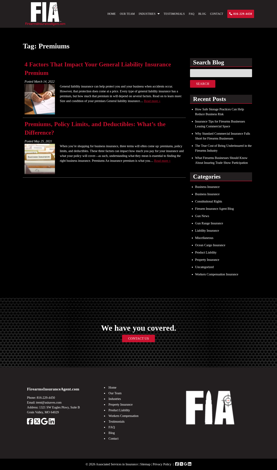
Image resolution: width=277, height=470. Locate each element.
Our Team (127, 13)
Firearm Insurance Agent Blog (214, 208)
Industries (147, 13)
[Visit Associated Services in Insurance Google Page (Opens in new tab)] (185, 464)
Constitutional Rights (208, 201)
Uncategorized (204, 267)
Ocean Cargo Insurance (210, 245)
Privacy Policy (162, 464)
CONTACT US (138, 338)
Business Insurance (207, 187)
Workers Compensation (123, 416)
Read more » (152, 101)
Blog (202, 13)
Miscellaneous (204, 238)
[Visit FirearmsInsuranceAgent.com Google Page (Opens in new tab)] (44, 423)
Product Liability (206, 252)
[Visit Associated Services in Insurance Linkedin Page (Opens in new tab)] (189, 464)
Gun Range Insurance (209, 223)
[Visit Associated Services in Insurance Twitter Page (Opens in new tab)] (181, 464)
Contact (216, 13)
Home (111, 13)
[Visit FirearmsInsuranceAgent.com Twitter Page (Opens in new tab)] (37, 423)
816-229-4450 (242, 13)
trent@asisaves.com (48, 402)
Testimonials (174, 13)
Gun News (202, 216)
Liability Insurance (207, 230)
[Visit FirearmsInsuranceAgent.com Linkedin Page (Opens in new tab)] (52, 423)
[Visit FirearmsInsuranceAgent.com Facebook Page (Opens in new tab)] (30, 423)
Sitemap (145, 464)
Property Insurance (207, 259)
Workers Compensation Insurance (216, 274)
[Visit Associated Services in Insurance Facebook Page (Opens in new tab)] (177, 464)
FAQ (191, 13)
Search (202, 83)
